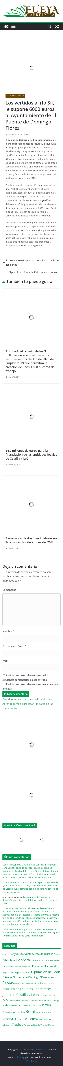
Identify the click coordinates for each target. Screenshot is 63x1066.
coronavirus (8, 966)
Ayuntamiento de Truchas (38, 954)
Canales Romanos (40, 960)
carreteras (54, 960)
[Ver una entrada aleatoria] (57, 26)
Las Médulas (22, 1000)
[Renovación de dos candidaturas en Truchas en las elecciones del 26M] (31, 477)
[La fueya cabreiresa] (6, 26)
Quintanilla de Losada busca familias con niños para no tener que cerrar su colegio (30, 888)
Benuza (57, 954)
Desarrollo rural (44, 966)
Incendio (38, 983)
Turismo (27, 1025)
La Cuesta (13, 1000)
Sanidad (7, 1019)
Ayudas (17, 953)
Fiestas (8, 982)
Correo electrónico (14, 646)
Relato (31, 1011)
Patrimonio (20, 1005)
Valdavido (35, 1025)
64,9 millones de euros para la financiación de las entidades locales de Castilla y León (31, 454)
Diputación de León (45, 972)
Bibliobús (8, 960)
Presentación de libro (13, 1012)
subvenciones (25, 1018)
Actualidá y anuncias (15, 96)
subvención (7, 1025)
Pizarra (46, 1005)
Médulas (11, 1005)
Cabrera (23, 959)
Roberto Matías (45, 1012)
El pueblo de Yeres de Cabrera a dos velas (33, 272)
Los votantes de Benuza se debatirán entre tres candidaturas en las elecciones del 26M (30, 900)
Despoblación (7, 972)
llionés (31, 1000)
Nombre (8, 631)
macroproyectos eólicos (44, 1000)
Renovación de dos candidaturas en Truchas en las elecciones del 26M (31, 540)
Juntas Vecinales (45, 995)
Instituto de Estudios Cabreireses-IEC (29, 989)
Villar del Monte (47, 1025)
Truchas (17, 1024)
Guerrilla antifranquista (23, 983)
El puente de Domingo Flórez (30, 977)
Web (5, 660)
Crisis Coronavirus (23, 966)
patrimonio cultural (33, 1005)
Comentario (9, 590)
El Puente (7, 977)
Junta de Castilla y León (20, 994)
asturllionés (7, 954)
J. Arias (26, 134)
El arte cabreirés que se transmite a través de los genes (32, 262)
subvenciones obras (45, 1019)
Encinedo (52, 977)
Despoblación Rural (22, 972)
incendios (48, 983)
